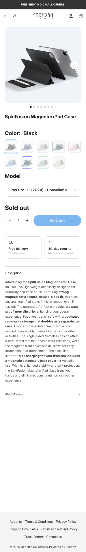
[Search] (14, 16)
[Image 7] (52, 107)
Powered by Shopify (62, 546)
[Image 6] (48, 107)
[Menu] (5, 16)
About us (16, 521)
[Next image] (74, 65)
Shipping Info (18, 529)
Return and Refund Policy (59, 529)
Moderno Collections (34, 546)
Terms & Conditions (39, 521)
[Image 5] (45, 107)
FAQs (34, 529)
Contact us (54, 537)
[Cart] (81, 16)
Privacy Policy (66, 521)
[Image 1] (31, 107)
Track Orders (34, 537)
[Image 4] (41, 107)
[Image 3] (38, 107)
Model (13, 176)
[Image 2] (34, 107)
